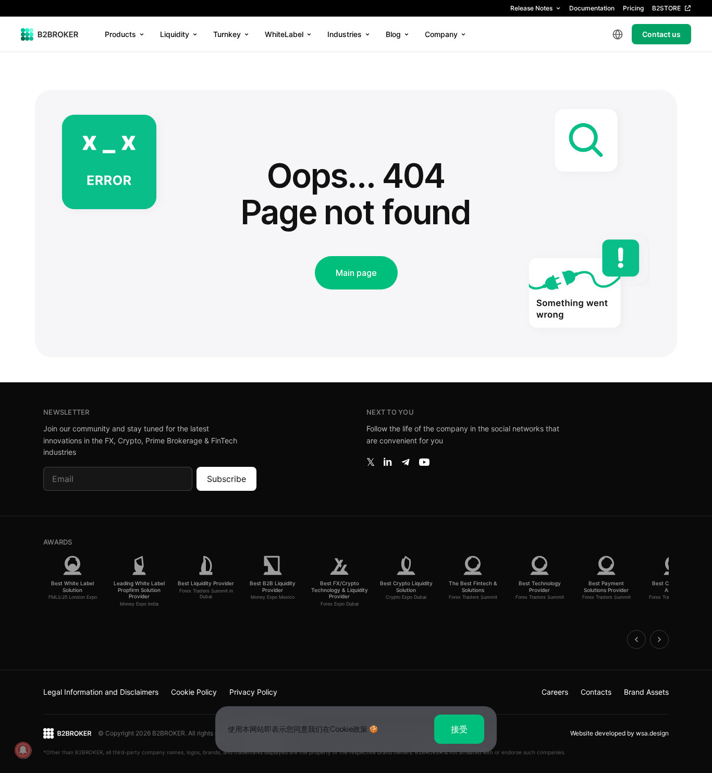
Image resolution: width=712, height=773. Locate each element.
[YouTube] (424, 462)
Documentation (592, 8)
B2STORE (666, 8)
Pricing (633, 8)
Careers (555, 691)
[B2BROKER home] (50, 34)
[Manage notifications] (23, 750)
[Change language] (617, 34)
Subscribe (226, 479)
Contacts (596, 691)
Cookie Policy (194, 691)
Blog (393, 34)
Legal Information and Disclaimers (100, 691)
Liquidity (174, 34)
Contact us (661, 34)
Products (120, 34)
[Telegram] (405, 462)
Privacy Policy (253, 691)
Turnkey (227, 34)
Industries (344, 34)
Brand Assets (646, 691)
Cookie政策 (348, 728)
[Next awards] (659, 639)
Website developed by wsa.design (619, 733)
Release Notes (531, 8)
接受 (459, 729)
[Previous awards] (636, 639)
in (387, 462)
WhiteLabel (284, 34)
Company (441, 34)
